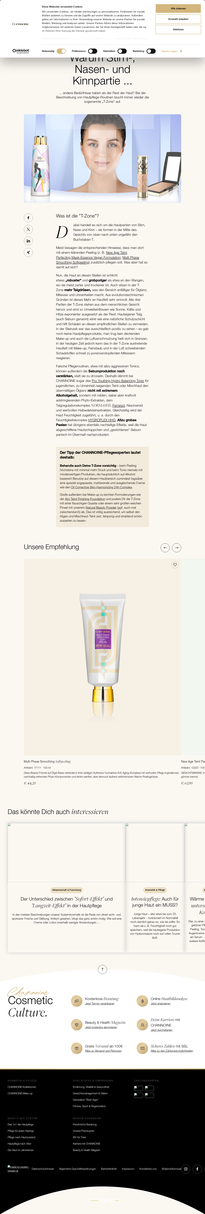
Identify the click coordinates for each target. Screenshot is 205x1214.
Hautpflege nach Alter (19, 1144)
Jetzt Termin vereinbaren (99, 1003)
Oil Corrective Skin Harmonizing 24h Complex (101, 487)
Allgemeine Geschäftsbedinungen (77, 1169)
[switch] (92, 51)
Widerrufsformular (171, 1169)
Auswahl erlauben (178, 19)
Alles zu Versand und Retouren (103, 1051)
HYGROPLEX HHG (101, 420)
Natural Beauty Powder (101, 507)
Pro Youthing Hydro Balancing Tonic (118, 381)
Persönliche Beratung (85, 1124)
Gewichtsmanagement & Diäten (90, 1093)
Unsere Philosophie (83, 1131)
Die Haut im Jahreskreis (20, 1150)
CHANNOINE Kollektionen (22, 1087)
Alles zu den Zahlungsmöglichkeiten (172, 1051)
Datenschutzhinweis (43, 1169)
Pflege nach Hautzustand (21, 1137)
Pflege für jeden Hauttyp (21, 1131)
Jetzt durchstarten (161, 1030)
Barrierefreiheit (109, 1169)
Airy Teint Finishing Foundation (85, 499)
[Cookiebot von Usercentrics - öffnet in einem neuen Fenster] (21, 51)
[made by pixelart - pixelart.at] (20, 1169)
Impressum (128, 1169)
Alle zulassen (178, 8)
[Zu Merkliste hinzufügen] (175, 564)
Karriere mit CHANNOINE (86, 1144)
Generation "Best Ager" (85, 1100)
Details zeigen (169, 51)
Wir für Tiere (79, 1137)
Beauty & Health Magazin (86, 1150)
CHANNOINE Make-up (20, 1093)
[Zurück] (165, 547)
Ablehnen (178, 29)
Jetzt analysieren (160, 1003)
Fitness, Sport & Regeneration (89, 1106)
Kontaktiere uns (148, 1169)
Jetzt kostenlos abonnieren (101, 1027)
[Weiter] (176, 547)
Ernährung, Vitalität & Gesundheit (91, 1087)
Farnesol (118, 405)
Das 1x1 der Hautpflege (20, 1124)
